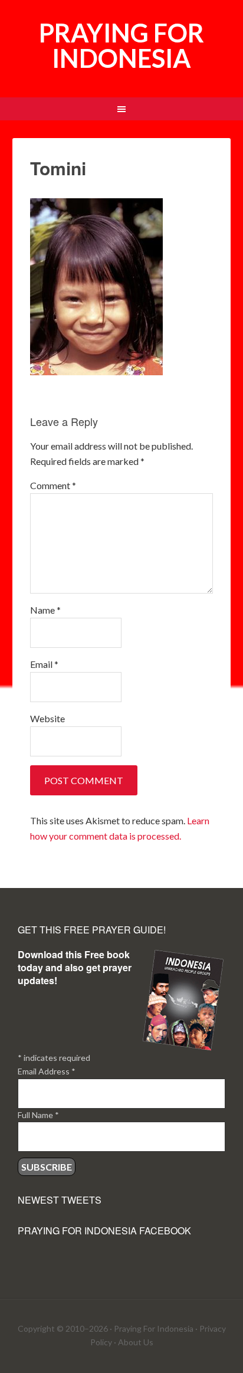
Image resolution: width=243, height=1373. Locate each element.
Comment (53, 485)
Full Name (38, 1115)
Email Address (46, 1071)
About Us (135, 1342)
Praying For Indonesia (153, 1328)
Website (47, 718)
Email (44, 664)
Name (45, 609)
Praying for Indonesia (121, 45)
